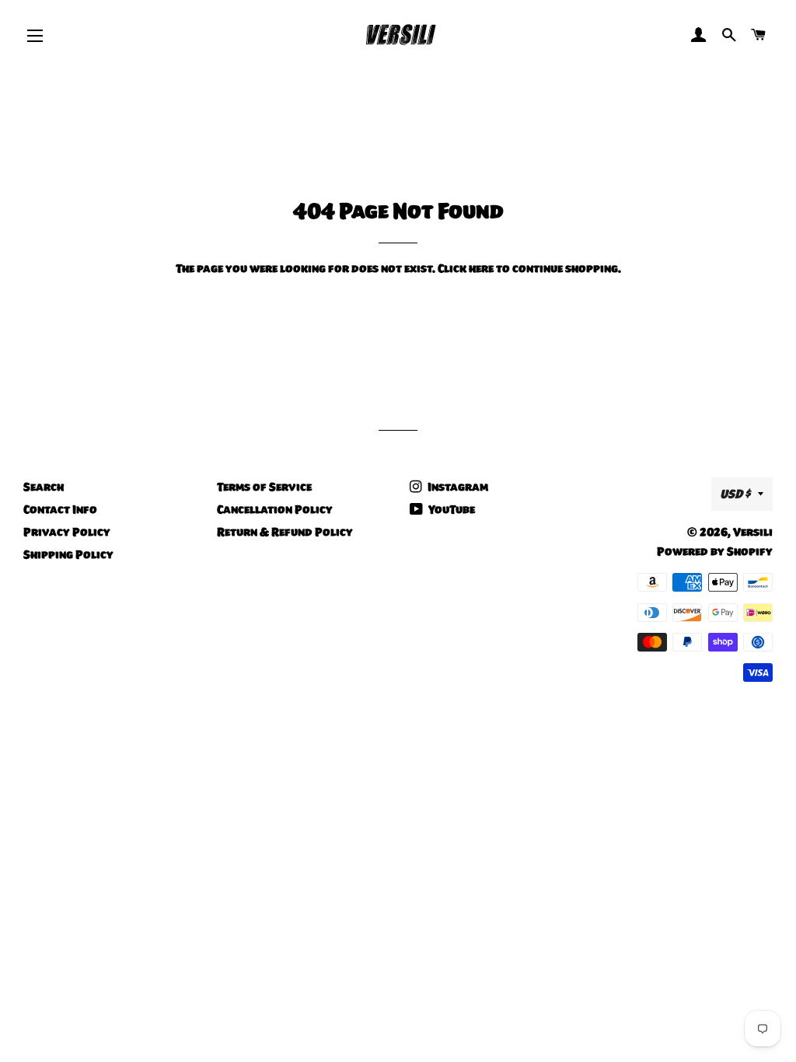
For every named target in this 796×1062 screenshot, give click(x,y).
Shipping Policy (68, 554)
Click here (466, 268)
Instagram (456, 486)
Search (43, 486)
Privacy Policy (66, 532)
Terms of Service (264, 486)
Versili (753, 532)
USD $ (735, 493)
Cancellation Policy (275, 509)
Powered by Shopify (715, 551)
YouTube (450, 509)
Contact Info (60, 509)
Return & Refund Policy (285, 532)
